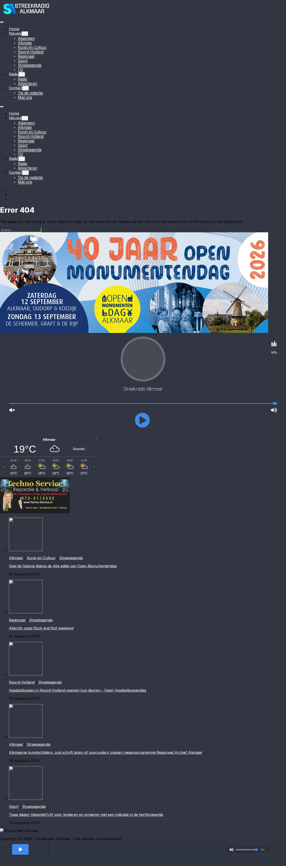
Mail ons (25, 97)
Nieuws (15, 33)
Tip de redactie (30, 93)
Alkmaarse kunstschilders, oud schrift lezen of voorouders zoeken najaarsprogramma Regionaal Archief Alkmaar (105, 752)
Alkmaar (25, 42)
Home (14, 29)
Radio (13, 74)
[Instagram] (11, 194)
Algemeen (26, 38)
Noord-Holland (31, 51)
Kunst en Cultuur (32, 47)
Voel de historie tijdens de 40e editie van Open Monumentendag (63, 566)
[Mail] (11, 199)
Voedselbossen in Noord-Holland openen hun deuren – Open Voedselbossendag (77, 690)
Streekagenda (29, 65)
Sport (22, 60)
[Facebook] (11, 190)
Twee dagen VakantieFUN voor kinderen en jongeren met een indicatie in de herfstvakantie (86, 814)
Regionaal (26, 56)
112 (20, 69)
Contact (15, 88)
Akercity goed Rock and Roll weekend (41, 628)
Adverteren (27, 83)
